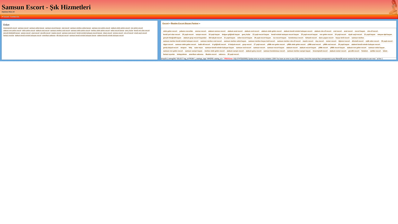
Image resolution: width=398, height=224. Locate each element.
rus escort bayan (279, 38)
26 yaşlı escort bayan (262, 38)
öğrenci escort (344, 41)
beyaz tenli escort (342, 38)
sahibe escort (375, 51)
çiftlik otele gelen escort (296, 44)
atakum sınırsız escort (216, 31)
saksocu (222, 54)
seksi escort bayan (244, 38)
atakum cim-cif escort (322, 31)
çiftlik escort (323, 48)
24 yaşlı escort (340, 34)
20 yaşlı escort (188, 34)
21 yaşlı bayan (229, 38)
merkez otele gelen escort (214, 51)
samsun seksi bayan (376, 48)
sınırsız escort (200, 31)
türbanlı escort (311, 38)
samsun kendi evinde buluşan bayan (219, 48)
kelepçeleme (182, 54)
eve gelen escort (326, 34)
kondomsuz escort (295, 38)
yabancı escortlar (186, 31)
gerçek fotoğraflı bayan (172, 38)
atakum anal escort (235, 31)
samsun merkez (358, 38)
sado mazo (198, 48)
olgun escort (168, 44)
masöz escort (308, 41)
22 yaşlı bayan (369, 34)
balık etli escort (204, 44)
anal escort (348, 31)
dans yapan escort (326, 38)
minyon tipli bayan (384, 34)
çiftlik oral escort (329, 44)
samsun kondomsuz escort (274, 51)
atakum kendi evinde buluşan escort (298, 31)
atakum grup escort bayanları (194, 38)
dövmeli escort (357, 41)
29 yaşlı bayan (343, 44)
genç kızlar (246, 34)
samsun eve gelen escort (173, 51)
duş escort (319, 41)
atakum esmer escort (338, 51)
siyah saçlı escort (355, 34)
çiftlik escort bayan (337, 48)
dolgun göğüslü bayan (231, 34)
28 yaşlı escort (233, 54)
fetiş (190, 48)
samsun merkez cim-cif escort (289, 41)
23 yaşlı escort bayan (260, 34)
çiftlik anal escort (314, 44)
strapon (183, 48)
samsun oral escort (243, 48)
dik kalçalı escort (215, 38)
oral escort (337, 31)
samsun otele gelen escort (185, 44)
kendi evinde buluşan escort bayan (285, 34)
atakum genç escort (253, 51)
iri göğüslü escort (219, 44)
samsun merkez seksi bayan (235, 41)
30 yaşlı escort (387, 41)
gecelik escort (353, 51)
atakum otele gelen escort (271, 31)
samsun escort (259, 48)
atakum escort (292, 48)
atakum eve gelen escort (356, 48)
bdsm (385, 51)
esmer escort (331, 41)
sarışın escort (201, 34)
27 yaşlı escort (259, 44)
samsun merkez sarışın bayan (299, 51)
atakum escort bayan (308, 48)
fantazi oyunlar (169, 54)
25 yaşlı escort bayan (309, 34)
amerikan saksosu (196, 54)
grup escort (247, 44)
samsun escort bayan (275, 48)
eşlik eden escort (372, 41)
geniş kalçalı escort (170, 48)
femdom (364, 51)
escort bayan (360, 31)
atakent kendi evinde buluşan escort (365, 44)
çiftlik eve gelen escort (276, 44)
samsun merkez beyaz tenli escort (261, 41)
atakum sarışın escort (235, 51)
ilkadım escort (211, 54)
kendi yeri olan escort (171, 34)
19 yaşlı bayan (214, 34)
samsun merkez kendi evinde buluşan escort (180, 41)
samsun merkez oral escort (211, 41)
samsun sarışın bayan (193, 51)
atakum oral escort (252, 31)
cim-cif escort (372, 31)
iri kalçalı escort (234, 44)
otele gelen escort (170, 31)
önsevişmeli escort (320, 51)
